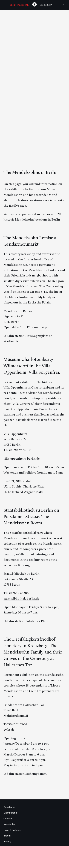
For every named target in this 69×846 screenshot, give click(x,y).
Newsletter (9, 824)
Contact (8, 818)
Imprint (7, 835)
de (64, 4)
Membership (11, 812)
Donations (9, 807)
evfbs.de (9, 729)
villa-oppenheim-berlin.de (22, 458)
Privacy (7, 841)
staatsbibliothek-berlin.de (21, 598)
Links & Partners (12, 830)
